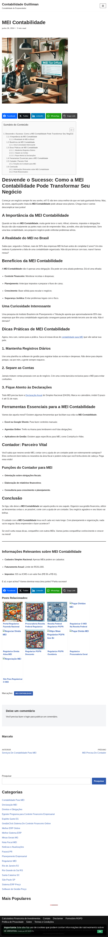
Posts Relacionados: (20, 172)
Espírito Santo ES (10, 819)
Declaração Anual (34, 395)
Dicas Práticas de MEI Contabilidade (24, 148)
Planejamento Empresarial (14, 856)
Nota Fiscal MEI (9, 842)
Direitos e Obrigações (12, 809)
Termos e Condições (44, 922)
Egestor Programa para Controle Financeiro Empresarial (28, 814)
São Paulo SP (8, 880)
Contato (46, 918)
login (27, 717)
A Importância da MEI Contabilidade (23, 137)
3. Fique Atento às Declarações (24, 155)
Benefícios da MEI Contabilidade (22, 142)
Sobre (29, 922)
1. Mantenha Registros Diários (24, 150)
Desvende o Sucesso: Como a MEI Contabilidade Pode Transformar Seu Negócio (39, 134)
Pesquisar (6, 776)
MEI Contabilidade (23, 693)
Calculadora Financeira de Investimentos (21, 918)
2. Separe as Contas (20, 153)
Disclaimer (58, 918)
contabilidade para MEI (72, 337)
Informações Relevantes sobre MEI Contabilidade (31, 169)
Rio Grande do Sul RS (12, 870)
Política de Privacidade (13, 922)
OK (100, 931)
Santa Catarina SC (11, 875)
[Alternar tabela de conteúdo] (70, 130)
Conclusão (14, 167)
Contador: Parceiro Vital (19, 161)
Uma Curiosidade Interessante (24, 145)
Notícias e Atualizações (13, 847)
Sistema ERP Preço (11, 884)
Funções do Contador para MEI (24, 164)
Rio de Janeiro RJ (10, 866)
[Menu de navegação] (103, 6)
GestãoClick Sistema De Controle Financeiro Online (26, 823)
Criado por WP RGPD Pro (26, 931)
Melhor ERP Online (11, 828)
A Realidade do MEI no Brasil (23, 139)
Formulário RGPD (74, 918)
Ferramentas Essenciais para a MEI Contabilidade (29, 158)
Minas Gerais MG (10, 837)
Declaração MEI (9, 805)
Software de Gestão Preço (14, 889)
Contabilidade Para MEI (13, 800)
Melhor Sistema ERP (12, 833)
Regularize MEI (9, 861)
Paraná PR (7, 852)
